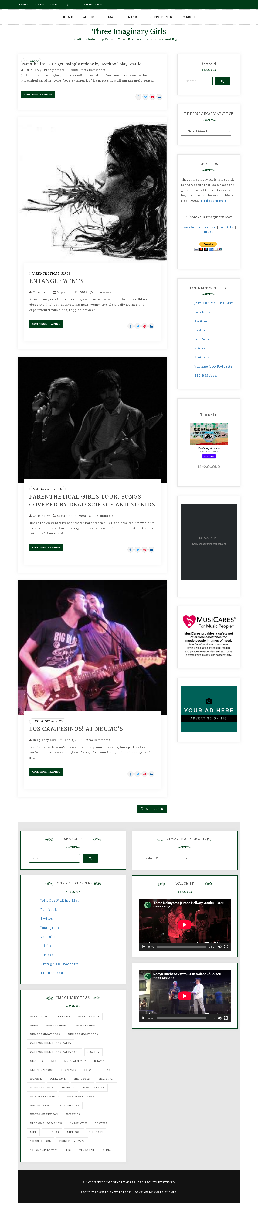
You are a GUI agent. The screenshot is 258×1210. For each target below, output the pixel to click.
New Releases (94, 1087)
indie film (82, 1078)
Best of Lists (89, 1016)
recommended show (46, 1123)
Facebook (202, 312)
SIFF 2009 (52, 1132)
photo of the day (44, 1114)
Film (108, 17)
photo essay (40, 1105)
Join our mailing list (84, 4)
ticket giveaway (72, 1141)
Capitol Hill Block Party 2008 (54, 1052)
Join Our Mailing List (213, 303)
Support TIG (161, 17)
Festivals (68, 1069)
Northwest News (80, 1096)
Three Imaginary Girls (129, 31)
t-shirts (226, 227)
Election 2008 (41, 1069)
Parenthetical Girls (51, 273)
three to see (40, 1141)
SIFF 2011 (74, 1132)
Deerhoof (31, 61)
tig (68, 1149)
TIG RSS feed (205, 375)
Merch (189, 17)
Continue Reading (38, 94)
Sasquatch (78, 1123)
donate (188, 227)
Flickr (200, 348)
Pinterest (202, 357)
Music (88, 17)
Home (68, 17)
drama (99, 1061)
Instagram (203, 330)
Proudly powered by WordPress (107, 1192)
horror (36, 1078)
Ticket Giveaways (44, 1149)
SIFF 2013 (96, 1132)
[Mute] (220, 947)
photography (69, 1105)
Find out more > (214, 201)
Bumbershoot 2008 (45, 1034)
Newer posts (152, 808)
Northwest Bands (44, 1096)
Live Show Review (48, 721)
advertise (207, 227)
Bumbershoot (57, 1025)
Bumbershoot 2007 (91, 1025)
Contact (131, 17)
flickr (105, 1069)
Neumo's (68, 1087)
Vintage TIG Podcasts (213, 366)
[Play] (143, 947)
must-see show (42, 1087)
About (23, 4)
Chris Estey (33, 70)
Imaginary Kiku (45, 740)
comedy (93, 1052)
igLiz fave (58, 1078)
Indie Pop (106, 1078)
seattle (101, 1123)
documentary (75, 1061)
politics (73, 1114)
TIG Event (87, 1149)
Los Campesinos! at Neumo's (76, 728)
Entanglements (56, 281)
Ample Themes (165, 1192)
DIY (53, 1061)
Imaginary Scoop (47, 489)
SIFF (33, 1132)
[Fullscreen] (226, 947)
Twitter (201, 321)
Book (34, 1025)
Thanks (56, 4)
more (209, 232)
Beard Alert (40, 1016)
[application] (185, 925)
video (107, 1149)
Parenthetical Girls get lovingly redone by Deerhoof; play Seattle (81, 64)
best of (64, 1016)
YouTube (201, 339)
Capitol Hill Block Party (50, 1043)
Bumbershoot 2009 (83, 1034)
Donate (39, 4)
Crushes (36, 1061)
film (88, 1069)
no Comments (94, 70)
